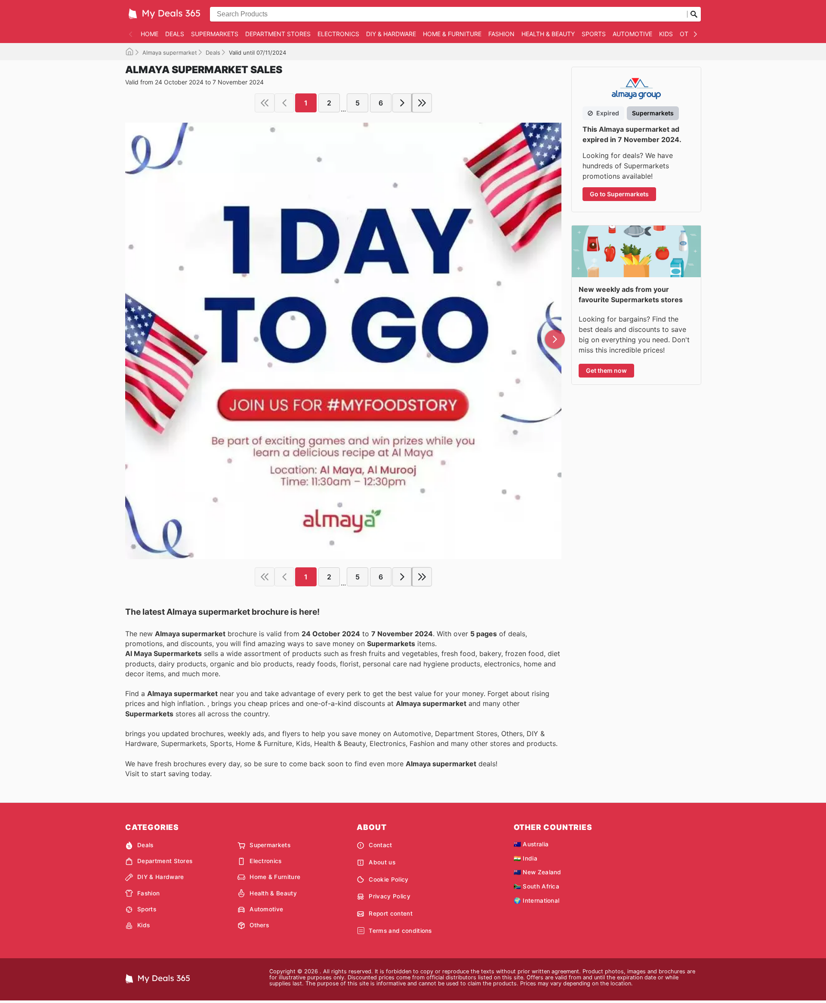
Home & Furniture (452, 33)
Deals (174, 33)
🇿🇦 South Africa (536, 886)
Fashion (501, 33)
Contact (380, 845)
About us (382, 862)
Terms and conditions (400, 930)
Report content (390, 913)
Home (149, 33)
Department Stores (278, 33)
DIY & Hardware (391, 33)
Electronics (338, 33)
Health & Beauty (548, 33)
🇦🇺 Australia (531, 844)
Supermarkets (214, 33)
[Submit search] (694, 14)
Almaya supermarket (169, 52)
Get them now (606, 370)
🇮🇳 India (525, 858)
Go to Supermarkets (619, 194)
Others (259, 925)
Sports (594, 33)
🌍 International (537, 900)
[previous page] (284, 102)
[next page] (402, 102)
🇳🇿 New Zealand (537, 872)
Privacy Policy (389, 896)
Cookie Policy (388, 879)
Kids (666, 33)
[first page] (264, 102)
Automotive (632, 33)
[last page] (422, 102)
